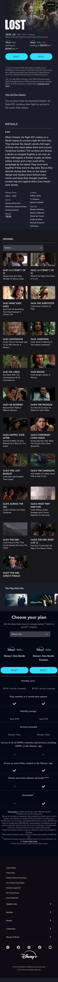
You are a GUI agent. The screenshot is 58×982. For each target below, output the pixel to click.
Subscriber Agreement (13, 888)
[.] (7, 947)
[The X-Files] (16, 600)
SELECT (16, 57)
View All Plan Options (15, 94)
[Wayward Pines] (41, 600)
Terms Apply (12, 812)
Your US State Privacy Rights (15, 883)
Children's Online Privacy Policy (16, 878)
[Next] (53, 600)
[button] (29, 904)
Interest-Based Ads (12, 898)
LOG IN (50, 4)
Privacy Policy (10, 873)
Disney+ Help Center (30, 841)
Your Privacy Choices (12, 893)
